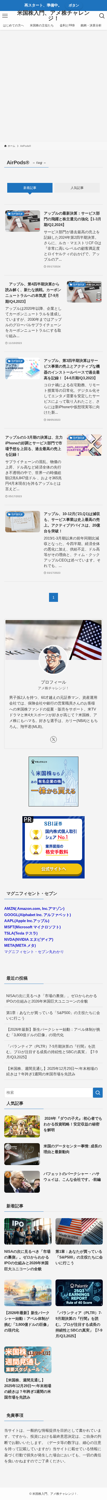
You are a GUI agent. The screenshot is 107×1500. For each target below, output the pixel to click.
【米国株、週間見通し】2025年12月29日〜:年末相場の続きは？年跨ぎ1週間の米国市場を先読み (52, 1071)
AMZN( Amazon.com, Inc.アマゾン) (34, 908)
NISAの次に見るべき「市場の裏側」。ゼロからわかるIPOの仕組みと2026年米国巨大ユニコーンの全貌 (51, 998)
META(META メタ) (20, 945)
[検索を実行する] (98, 1093)
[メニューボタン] (5, 16)
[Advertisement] (53, 86)
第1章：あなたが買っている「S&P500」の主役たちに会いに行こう (53, 1015)
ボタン (74, 5)
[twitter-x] (53, 739)
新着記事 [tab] (29, 188)
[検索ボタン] (102, 16)
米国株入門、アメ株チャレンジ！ (53, 15)
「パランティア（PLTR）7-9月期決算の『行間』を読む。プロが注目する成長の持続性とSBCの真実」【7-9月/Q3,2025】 (52, 1051)
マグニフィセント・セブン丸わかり (34, 951)
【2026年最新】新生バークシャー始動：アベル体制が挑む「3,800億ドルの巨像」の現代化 (53, 1032)
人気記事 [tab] (77, 188)
